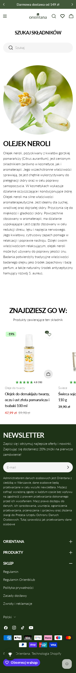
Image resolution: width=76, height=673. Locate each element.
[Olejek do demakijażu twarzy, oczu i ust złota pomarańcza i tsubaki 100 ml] (29, 355)
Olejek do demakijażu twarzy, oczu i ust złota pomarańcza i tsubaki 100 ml (27, 399)
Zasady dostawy (15, 595)
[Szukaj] (54, 16)
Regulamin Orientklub (19, 579)
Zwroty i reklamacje (17, 603)
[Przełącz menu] (5, 16)
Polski (7, 617)
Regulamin (10, 571)
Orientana (22, 653)
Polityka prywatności (18, 587)
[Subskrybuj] (68, 467)
